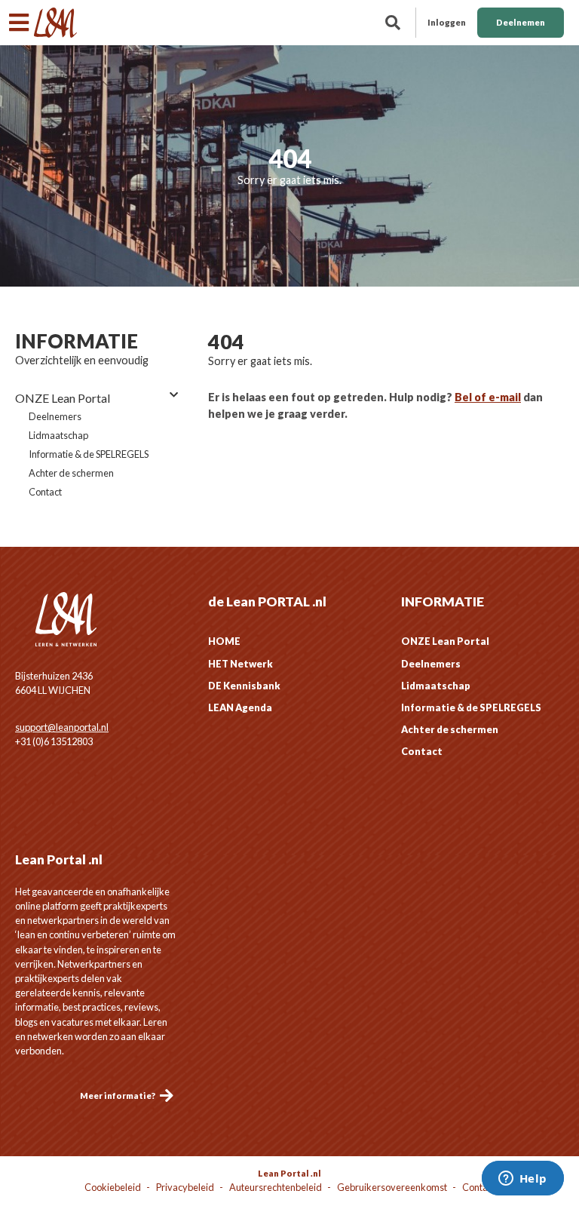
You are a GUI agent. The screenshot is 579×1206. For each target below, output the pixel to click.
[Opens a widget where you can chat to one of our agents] (522, 1179)
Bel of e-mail (488, 397)
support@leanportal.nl (62, 727)
